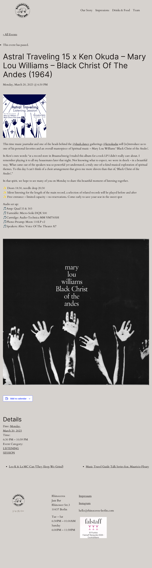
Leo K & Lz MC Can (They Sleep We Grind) (36, 467)
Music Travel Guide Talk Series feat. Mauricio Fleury (117, 467)
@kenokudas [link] (110, 144)
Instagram (85, 503)
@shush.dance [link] (80, 144)
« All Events (10, 34)
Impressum (85, 496)
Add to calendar (18, 398)
